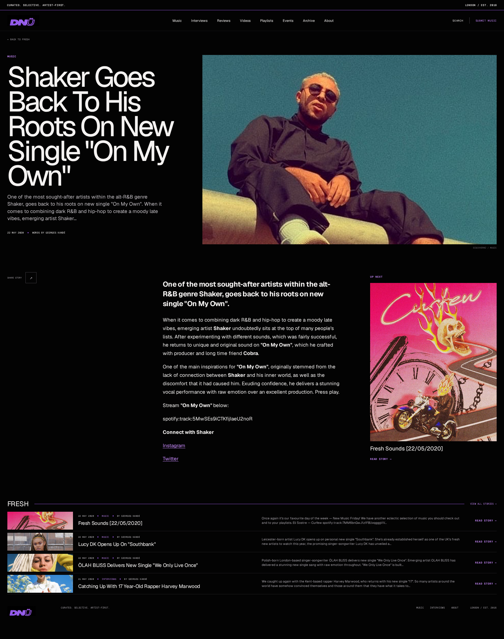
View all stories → (483, 503)
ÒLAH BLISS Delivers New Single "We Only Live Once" (138, 565)
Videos (245, 20)
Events (288, 20)
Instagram (174, 445)
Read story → (381, 459)
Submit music (486, 20)
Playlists (266, 20)
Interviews (199, 20)
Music (177, 20)
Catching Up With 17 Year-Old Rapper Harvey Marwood (139, 586)
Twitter (170, 458)
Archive (309, 20)
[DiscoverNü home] (23, 20)
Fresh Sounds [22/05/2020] (110, 523)
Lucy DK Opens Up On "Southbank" (117, 544)
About (329, 20)
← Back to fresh (18, 39)
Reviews (223, 20)
